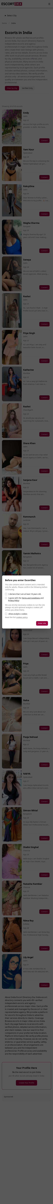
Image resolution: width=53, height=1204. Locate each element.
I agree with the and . (26, 599)
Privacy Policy (13, 600)
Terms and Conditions (31, 598)
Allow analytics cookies (18, 614)
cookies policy (21, 617)
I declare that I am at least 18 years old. (25, 594)
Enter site (42, 623)
